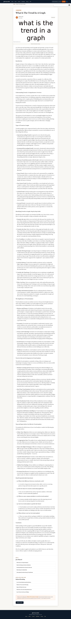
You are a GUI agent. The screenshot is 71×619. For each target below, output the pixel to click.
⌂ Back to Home (19, 602)
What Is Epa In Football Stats (22, 569)
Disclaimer (23, 1)
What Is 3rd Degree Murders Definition (24, 565)
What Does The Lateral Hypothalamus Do (24, 589)
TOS (30, 1)
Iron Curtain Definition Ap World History (24, 582)
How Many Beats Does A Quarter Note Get (24, 567)
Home (12, 1)
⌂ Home (63, 1)
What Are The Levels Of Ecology (22, 584)
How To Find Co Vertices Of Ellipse (23, 592)
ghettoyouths (6, 1)
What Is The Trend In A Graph (32, 596)
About (16, 1)
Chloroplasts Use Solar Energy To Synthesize (25, 572)
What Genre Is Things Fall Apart (22, 562)
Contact (19, 1)
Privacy (27, 1)
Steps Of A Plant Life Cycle (21, 587)
